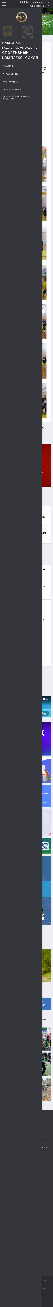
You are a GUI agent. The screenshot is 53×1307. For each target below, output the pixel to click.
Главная (8, 66)
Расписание (10, 81)
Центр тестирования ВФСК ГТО (16, 97)
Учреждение (10, 73)
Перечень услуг (12, 89)
